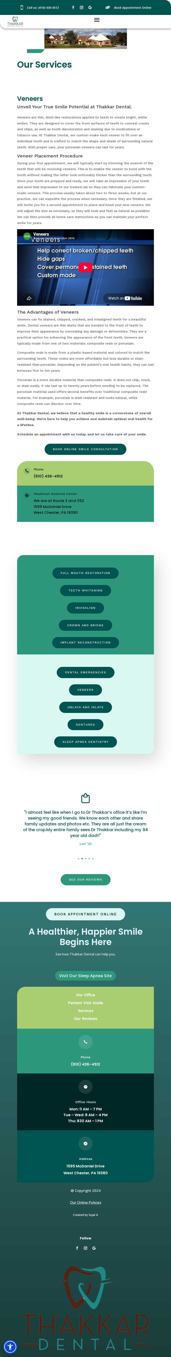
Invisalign (85, 607)
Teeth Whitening (85, 590)
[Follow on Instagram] (81, 7)
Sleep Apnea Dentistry (86, 741)
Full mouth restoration (85, 573)
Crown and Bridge (85, 625)
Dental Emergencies (85, 672)
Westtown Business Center (55, 494)
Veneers (85, 689)
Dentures (85, 724)
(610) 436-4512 (85, 1064)
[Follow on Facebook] (73, 7)
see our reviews (85, 879)
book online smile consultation (85, 449)
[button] (10, 1347)
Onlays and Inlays (86, 707)
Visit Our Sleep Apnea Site (85, 975)
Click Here (85, 856)
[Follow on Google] (90, 7)
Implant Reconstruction (85, 642)
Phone (39, 469)
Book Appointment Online (85, 914)
